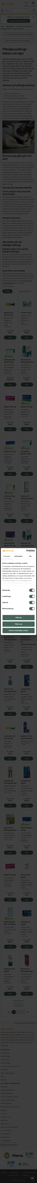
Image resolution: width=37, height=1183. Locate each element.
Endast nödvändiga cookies (18, 630)
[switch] (32, 596)
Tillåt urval (18, 624)
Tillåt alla (18, 617)
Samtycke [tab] (6, 556)
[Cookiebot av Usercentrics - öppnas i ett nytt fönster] (26, 551)
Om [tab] (30, 556)
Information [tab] (18, 556)
